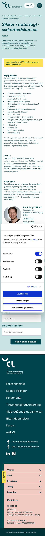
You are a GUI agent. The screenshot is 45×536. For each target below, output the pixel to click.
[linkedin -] (8, 454)
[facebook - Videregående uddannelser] (8, 442)
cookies (34, 240)
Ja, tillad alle (22, 294)
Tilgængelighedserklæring (23, 404)
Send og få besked (25, 341)
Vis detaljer (32, 287)
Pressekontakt (15, 384)
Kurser (10, 425)
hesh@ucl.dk (28, 221)
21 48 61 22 (28, 218)
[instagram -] (14, 454)
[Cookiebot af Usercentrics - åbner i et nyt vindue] (31, 227)
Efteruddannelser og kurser (16, 16)
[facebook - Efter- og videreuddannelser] (8, 447)
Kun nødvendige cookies (22, 307)
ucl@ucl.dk (11, 509)
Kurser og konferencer (31, 16)
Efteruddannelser (17, 418)
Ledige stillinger (16, 391)
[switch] (38, 261)
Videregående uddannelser (24, 411)
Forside (4, 16)
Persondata (13, 397)
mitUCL (11, 432)
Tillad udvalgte (22, 301)
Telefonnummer (12, 325)
